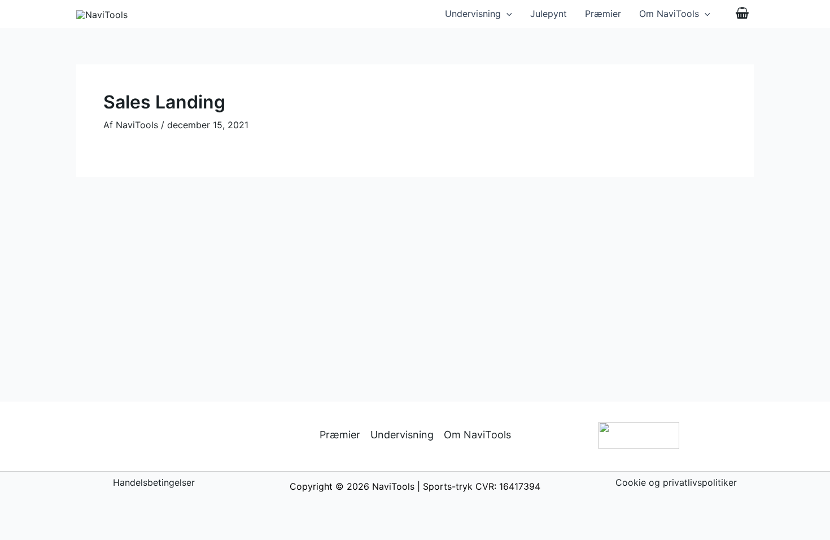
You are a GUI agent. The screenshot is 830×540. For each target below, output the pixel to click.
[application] (506, 14)
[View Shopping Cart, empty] (742, 14)
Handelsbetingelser (154, 482)
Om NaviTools (669, 13)
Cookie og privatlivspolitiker (676, 482)
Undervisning (473, 13)
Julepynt (548, 13)
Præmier (603, 13)
